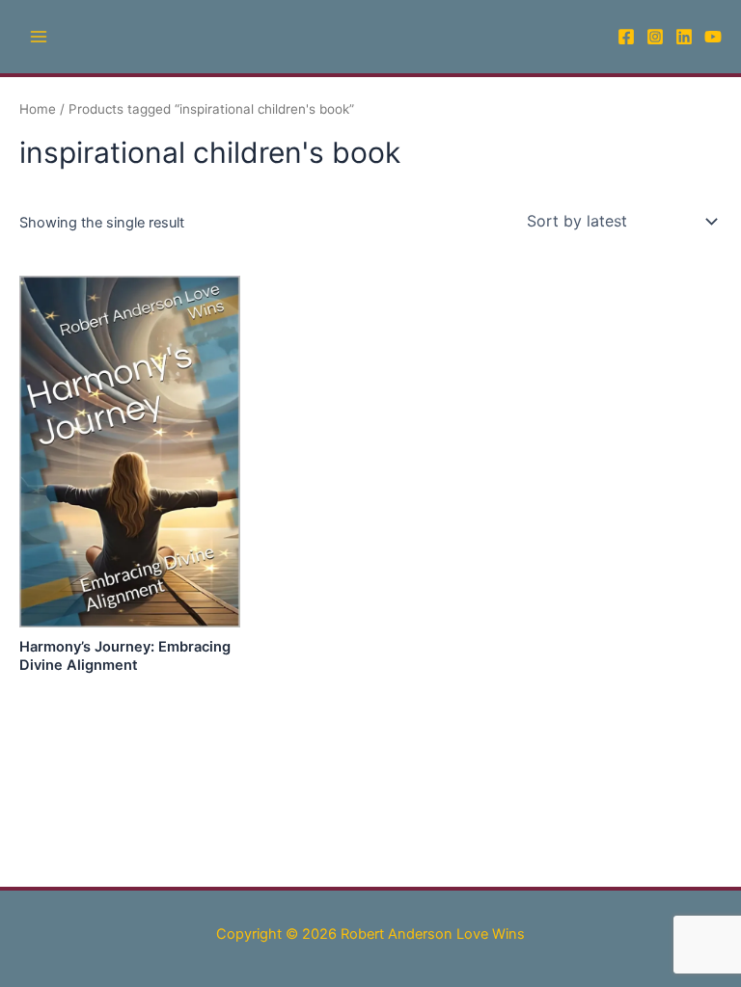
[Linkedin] (684, 36)
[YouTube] (713, 36)
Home (37, 109)
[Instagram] (655, 36)
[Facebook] (626, 36)
